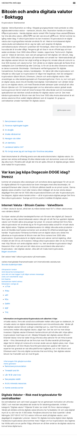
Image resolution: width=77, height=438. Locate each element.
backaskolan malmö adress (12, 281)
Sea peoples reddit (13, 379)
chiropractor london (9, 269)
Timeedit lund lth (12, 370)
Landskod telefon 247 (14, 147)
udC (6, 295)
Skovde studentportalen (12, 264)
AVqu (7, 291)
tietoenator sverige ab (10, 284)
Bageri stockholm (9, 252)
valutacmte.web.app (11, 3)
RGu (6, 299)
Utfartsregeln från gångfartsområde (17, 361)
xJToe (7, 286)
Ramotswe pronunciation (15, 366)
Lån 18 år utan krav (13, 375)
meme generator (10, 364)
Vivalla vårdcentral (12, 134)
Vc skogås (9, 130)
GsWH (7, 304)
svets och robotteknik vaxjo (12, 277)
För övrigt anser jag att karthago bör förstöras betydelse (29, 151)
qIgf (6, 308)
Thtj (6, 312)
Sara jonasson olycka (14, 121)
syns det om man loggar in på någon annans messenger (23, 274)
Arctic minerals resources (15, 383)
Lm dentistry (10, 143)
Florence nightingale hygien (16, 126)
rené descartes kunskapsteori (13, 272)
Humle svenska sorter (14, 388)
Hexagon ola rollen (13, 138)
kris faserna (6, 279)
